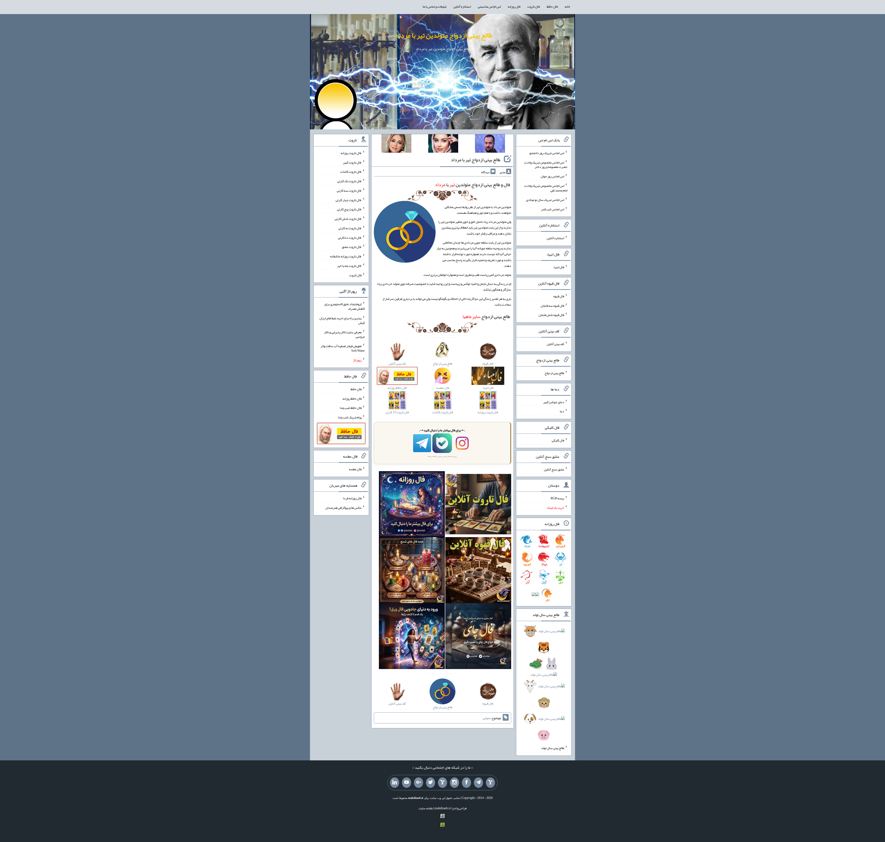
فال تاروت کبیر (352, 162)
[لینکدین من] (394, 782)
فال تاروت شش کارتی (348, 218)
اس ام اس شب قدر (552, 209)
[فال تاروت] (478, 505)
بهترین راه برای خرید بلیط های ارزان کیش (342, 320)
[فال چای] (478, 637)
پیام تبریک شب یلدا (350, 417)
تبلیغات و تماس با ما (434, 6)
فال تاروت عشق (352, 247)
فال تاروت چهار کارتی (349, 199)
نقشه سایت (426, 808)
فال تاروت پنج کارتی (349, 209)
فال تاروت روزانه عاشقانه (346, 256)
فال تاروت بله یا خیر (349, 265)
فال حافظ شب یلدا (351, 408)
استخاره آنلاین (462, 6)
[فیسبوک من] (466, 782)
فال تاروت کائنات (351, 171)
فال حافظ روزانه (352, 398)
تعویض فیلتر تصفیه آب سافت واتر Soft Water (343, 348)
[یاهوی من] (490, 782)
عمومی (487, 718)
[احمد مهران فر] (490, 144)
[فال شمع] (412, 571)
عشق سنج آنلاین (554, 469)
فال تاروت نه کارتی (350, 228)
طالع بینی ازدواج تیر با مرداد (475, 159)
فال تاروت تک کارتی (349, 181)
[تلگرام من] (478, 782)
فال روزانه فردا (352, 498)
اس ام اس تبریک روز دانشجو (546, 153)
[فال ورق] (412, 637)
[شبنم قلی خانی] (396, 144)
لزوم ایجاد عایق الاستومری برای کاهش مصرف (344, 306)
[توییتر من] (430, 782)
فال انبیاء (558, 267)
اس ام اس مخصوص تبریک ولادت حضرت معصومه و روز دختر (545, 164)
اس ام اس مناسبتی (489, 6)
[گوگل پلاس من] (418, 782)
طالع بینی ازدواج (486, 316)
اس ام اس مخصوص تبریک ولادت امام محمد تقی (545, 187)
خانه (567, 6)
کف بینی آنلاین (555, 344)
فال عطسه (355, 469)
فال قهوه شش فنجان (551, 315)
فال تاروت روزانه (351, 153)
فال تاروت (533, 6)
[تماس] (442, 782)
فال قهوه (558, 296)
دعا (562, 411)
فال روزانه (514, 6)
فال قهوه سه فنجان (552, 305)
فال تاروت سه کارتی (349, 190)
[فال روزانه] (412, 505)
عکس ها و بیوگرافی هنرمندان (343, 507)
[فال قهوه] (478, 571)
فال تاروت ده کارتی (350, 237)
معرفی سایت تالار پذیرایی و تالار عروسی (344, 334)
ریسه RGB (557, 498)
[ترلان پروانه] (443, 144)
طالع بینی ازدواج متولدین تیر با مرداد (443, 35)
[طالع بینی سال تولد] (544, 684)
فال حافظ (552, 6)
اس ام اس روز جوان (552, 176)
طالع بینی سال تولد (552, 748)
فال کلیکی (558, 440)
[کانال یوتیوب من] (406, 782)
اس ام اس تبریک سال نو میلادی (545, 199)
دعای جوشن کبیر (553, 402)
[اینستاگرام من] (454, 782)
